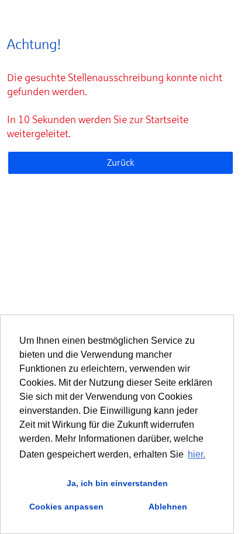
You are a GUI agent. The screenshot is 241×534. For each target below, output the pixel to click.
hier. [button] (196, 454)
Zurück (121, 162)
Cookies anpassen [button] (66, 506)
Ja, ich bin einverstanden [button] (117, 483)
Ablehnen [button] (168, 506)
